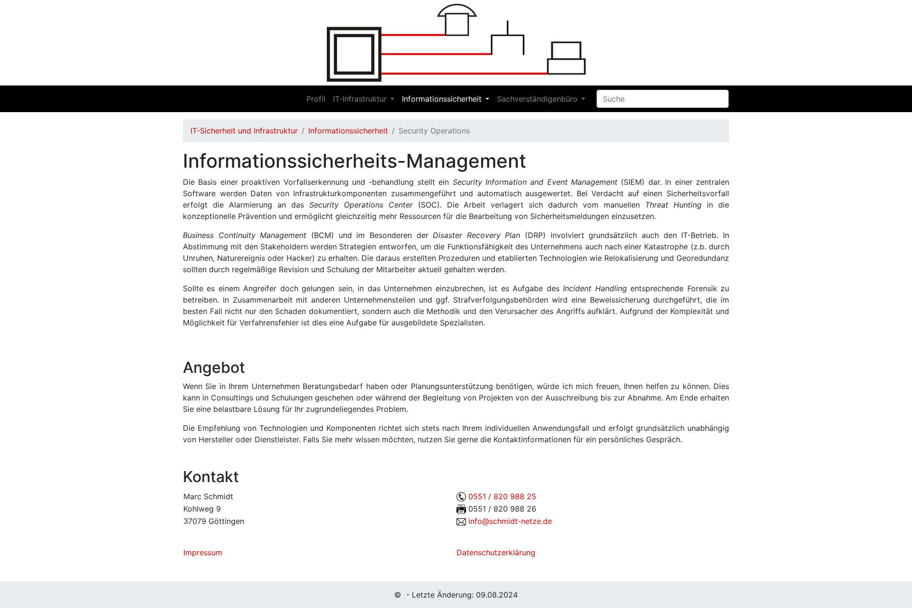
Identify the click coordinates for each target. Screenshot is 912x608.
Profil (315, 99)
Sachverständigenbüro (537, 99)
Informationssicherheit (442, 99)
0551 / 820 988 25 (502, 496)
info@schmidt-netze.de (510, 521)
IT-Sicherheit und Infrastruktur (244, 130)
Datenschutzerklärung (495, 552)
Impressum (202, 552)
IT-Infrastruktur (360, 99)
